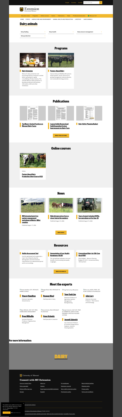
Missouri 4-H (93, 16)
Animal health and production (63, 19)
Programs (35, 16)
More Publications (61, 135)
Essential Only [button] (6, 412)
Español (42, 392)
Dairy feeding (33, 32)
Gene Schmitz (49, 316)
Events (53, 16)
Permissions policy (66, 392)
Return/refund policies (88, 383)
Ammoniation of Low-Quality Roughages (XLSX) (60, 254)
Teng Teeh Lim (70, 294)
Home (22, 19)
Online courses (45, 16)
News (68, 16)
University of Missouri (31, 376)
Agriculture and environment (41, 19)
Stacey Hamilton (29, 296)
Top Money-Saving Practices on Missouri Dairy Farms (32, 125)
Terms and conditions (87, 392)
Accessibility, (66, 414)
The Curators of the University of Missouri (33, 411)
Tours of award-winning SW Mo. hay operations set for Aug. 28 (89, 217)
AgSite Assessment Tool (30, 253)
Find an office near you (26, 389)
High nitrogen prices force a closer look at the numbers (59, 217)
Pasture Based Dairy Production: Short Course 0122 (32, 175)
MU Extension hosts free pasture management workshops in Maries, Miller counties (31, 219)
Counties (73, 2)
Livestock (78, 19)
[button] (16, 413)
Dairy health (61, 32)
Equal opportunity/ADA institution (49, 389)
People (67, 2)
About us (42, 383)
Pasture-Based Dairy (57, 71)
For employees (65, 383)
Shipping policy (86, 386)
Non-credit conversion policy (68, 389)
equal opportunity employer (30, 404)
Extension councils (66, 386)
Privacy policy (85, 389)
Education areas (25, 16)
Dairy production (33, 36)
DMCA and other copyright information (55, 414)
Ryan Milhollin (28, 316)
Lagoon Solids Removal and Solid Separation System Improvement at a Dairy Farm (60, 126)
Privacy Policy (10, 408)
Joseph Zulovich (71, 319)
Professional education (79, 16)
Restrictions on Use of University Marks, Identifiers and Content (33, 414)
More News (61, 232)
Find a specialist (24, 386)
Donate (80, 2)
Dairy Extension (27, 71)
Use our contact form (25, 383)
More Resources (61, 271)
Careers (42, 386)
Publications (61, 16)
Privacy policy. (72, 414)
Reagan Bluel (48, 296)
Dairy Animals (88, 19)
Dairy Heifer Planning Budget (88, 124)
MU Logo (21, 375)
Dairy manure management (89, 32)
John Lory (90, 296)
